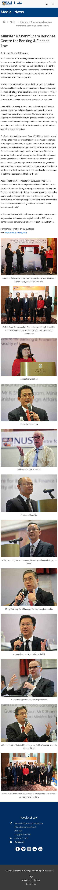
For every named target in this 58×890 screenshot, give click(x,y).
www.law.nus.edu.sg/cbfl (16, 232)
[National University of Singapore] (7, 3)
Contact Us (19, 842)
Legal (31, 876)
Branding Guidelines (31, 880)
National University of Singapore (21, 870)
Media (12, 22)
